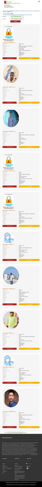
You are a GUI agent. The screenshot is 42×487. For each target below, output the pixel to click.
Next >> (25, 432)
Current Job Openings (7, 468)
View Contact (9, 58)
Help (3, 472)
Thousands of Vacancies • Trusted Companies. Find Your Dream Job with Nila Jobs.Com (20, 477)
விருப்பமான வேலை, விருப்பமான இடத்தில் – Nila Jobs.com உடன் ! (20, 472)
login (7, 39)
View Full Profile (29, 58)
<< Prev (5, 432)
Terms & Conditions (18, 468)
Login (4, 469)
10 (22, 432)
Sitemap (16, 463)
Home (4, 463)
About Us (16, 465)
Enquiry (4, 465)
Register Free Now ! (26, 454)
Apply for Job (5, 466)
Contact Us (5, 471)
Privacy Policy (17, 469)
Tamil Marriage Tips (18, 466)
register (11, 39)
